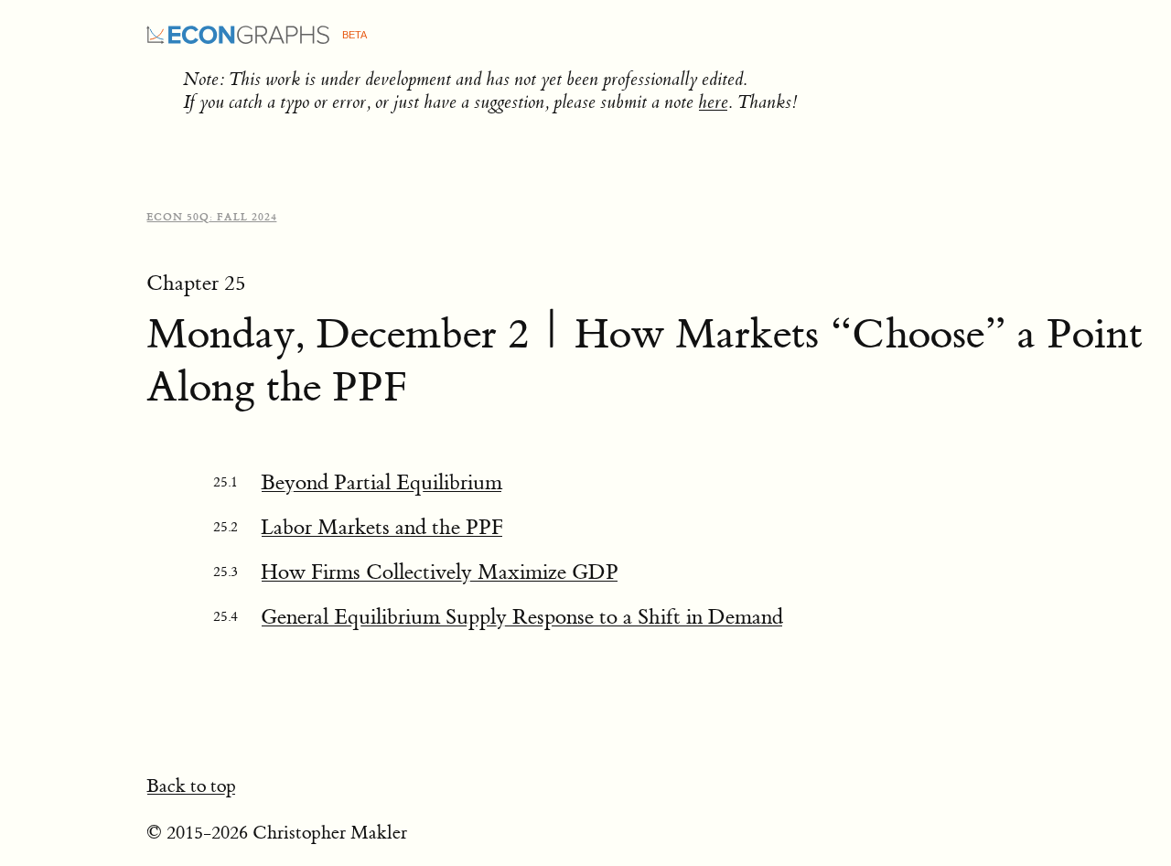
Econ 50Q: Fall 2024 (211, 217)
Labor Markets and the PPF (382, 527)
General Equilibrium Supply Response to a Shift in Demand (522, 617)
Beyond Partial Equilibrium (381, 482)
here (713, 102)
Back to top (191, 786)
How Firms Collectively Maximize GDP (439, 572)
